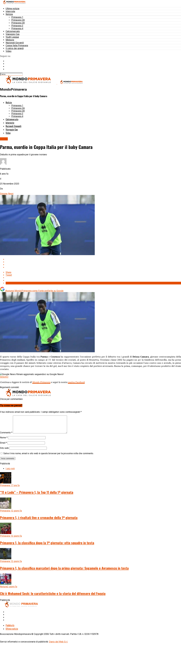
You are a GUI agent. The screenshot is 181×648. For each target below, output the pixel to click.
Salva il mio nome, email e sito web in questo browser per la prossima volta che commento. (48, 453)
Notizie (9, 14)
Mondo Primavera (41, 382)
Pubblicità (10, 625)
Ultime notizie (12, 8)
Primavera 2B (18, 23)
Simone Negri (6, 193)
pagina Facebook (76, 382)
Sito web (4, 448)
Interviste (10, 11)
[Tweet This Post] (93, 262)
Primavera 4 (17, 28)
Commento (6, 432)
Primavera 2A (18, 20)
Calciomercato (13, 31)
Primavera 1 (17, 17)
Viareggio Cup (13, 34)
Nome (3, 437)
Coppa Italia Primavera (17, 45)
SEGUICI (4, 377)
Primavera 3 (17, 25)
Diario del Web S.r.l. (58, 641)
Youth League (12, 37)
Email (3, 442)
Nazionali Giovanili (15, 42)
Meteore (10, 40)
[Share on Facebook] (93, 259)
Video (8, 51)
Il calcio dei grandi (15, 48)
